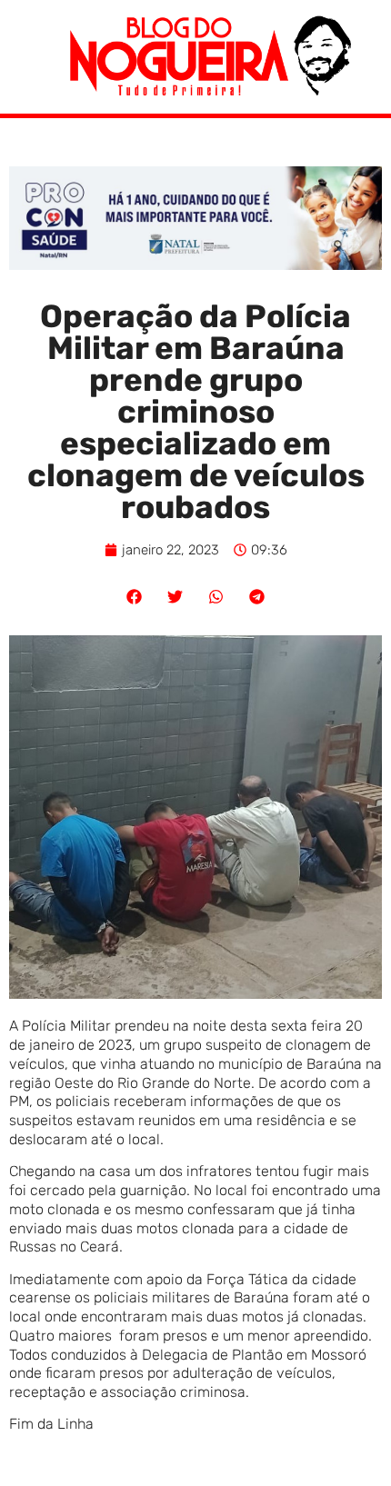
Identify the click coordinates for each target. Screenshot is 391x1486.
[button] (134, 596)
